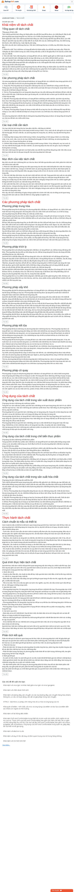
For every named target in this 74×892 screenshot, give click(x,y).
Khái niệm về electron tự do (13, 731)
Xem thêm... (6, 745)
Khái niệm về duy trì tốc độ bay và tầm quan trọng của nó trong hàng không (32, 736)
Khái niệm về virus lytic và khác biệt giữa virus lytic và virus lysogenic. (29, 685)
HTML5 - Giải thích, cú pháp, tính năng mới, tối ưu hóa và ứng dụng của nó (31, 702)
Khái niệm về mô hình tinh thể (14, 741)
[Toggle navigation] (72, 1)
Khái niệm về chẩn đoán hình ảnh (16, 690)
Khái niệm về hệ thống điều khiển (15, 714)
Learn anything (8, 18)
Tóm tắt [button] (5, 74)
